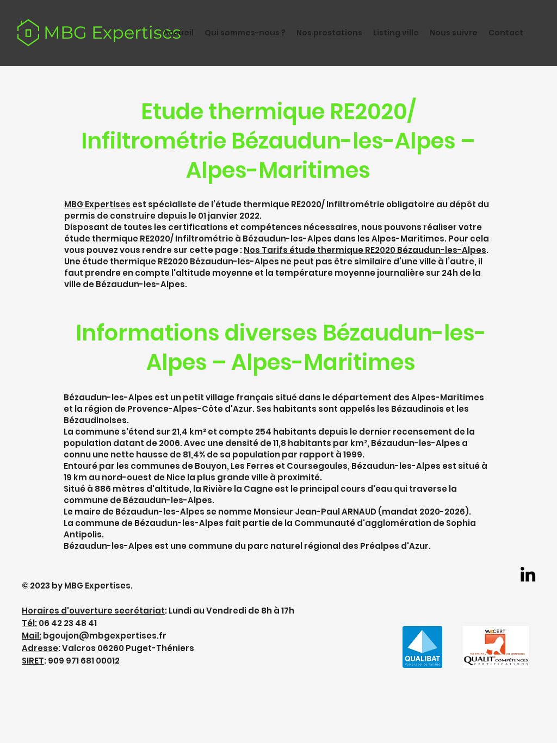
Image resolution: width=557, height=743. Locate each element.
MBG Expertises (112, 32)
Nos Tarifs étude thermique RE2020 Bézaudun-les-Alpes (365, 250)
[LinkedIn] (528, 574)
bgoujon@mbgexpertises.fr (104, 635)
